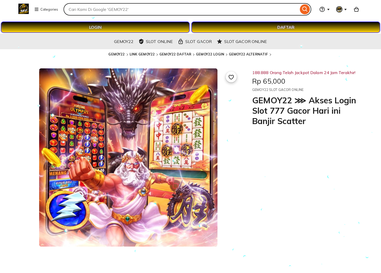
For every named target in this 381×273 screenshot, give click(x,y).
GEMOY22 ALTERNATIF (248, 54)
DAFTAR (285, 27)
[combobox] (181, 9)
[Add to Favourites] (231, 76)
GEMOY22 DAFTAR (175, 54)
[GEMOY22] (23, 12)
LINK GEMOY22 (142, 54)
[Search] (305, 9)
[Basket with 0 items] (356, 9)
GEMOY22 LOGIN (210, 54)
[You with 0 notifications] (341, 9)
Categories (49, 9)
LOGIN (95, 27)
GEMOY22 (116, 54)
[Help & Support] (324, 9)
